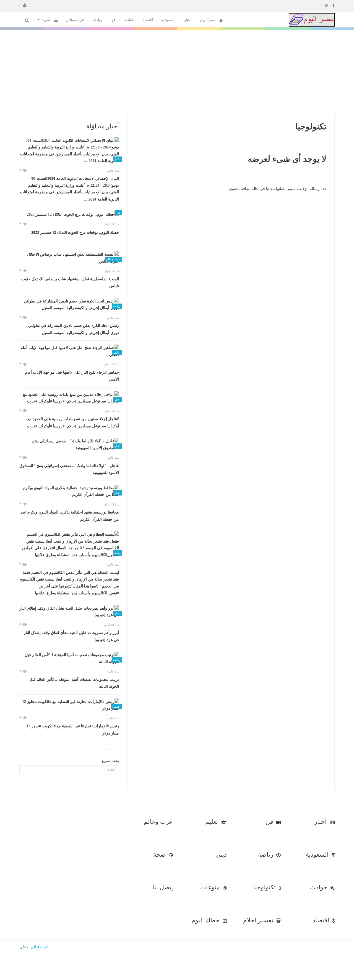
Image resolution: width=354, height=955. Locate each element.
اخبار (188, 20)
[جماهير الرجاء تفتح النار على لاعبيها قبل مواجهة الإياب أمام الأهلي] (69, 351)
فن (112, 20)
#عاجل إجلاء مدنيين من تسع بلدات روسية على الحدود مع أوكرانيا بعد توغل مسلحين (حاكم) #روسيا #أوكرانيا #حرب (73, 422)
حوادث (129, 20)
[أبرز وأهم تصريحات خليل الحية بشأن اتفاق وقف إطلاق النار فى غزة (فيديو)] (69, 612)
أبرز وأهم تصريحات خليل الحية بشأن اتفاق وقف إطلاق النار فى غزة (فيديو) (71, 636)
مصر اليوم (209, 20)
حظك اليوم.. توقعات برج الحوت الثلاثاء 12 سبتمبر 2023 (75, 232)
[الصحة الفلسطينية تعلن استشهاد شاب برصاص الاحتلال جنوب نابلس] (69, 258)
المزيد (47, 20)
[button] (22, 5)
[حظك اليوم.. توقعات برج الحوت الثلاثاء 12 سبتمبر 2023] (69, 214)
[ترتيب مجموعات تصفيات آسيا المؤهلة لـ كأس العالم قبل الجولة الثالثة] (69, 658)
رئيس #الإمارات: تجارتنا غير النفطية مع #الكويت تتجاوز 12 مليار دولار (73, 729)
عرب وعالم (75, 20)
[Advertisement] (177, 71)
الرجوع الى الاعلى (33, 947)
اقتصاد (148, 20)
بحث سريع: (110, 761)
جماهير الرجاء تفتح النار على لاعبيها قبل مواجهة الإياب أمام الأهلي (72, 376)
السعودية (168, 20)
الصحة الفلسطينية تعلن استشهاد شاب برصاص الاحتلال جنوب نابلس (70, 282)
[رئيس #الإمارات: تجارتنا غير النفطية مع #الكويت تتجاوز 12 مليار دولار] (69, 705)
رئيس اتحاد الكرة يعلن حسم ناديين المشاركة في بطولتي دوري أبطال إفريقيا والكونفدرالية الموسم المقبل (73, 329)
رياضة (97, 20)
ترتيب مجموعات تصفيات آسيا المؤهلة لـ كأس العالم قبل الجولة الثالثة (74, 683)
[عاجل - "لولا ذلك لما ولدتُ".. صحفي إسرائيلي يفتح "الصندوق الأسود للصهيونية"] (69, 444)
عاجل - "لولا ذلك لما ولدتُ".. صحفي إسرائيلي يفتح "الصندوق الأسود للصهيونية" (69, 469)
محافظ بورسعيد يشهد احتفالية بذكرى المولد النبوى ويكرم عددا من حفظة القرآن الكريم (69, 516)
